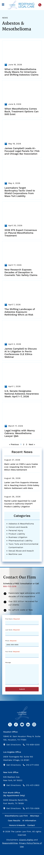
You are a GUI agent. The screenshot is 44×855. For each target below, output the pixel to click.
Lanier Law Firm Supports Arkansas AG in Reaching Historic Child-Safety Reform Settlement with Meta (21, 485)
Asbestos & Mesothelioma (21, 524)
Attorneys (34, 816)
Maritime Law (15, 554)
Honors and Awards (18, 527)
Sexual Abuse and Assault (21, 551)
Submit (22, 689)
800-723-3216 (9, 586)
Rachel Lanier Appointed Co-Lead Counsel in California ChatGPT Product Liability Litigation (20, 504)
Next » (32, 444)
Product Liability (17, 534)
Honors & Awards (17, 825)
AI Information (29, 820)
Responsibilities (10, 843)
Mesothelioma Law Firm (16, 816)
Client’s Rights (26, 840)
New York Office (10, 772)
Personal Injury (16, 530)
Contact (31, 825)
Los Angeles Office (12, 752)
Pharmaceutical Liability (20, 540)
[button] (3, 5)
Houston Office (10, 732)
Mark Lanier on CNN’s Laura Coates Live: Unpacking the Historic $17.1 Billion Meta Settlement (21, 467)
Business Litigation (18, 537)
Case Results (14, 820)
